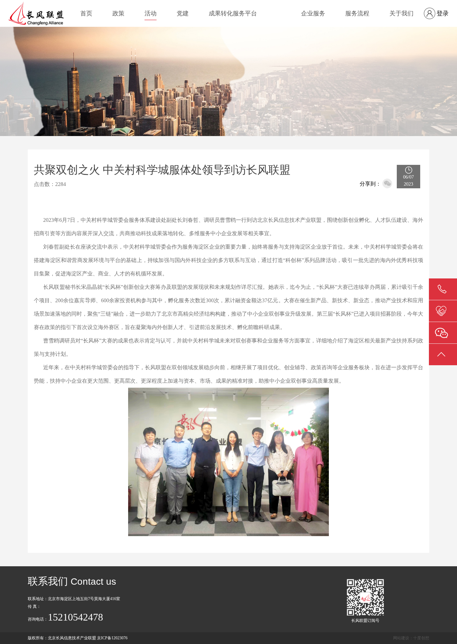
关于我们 (401, 13)
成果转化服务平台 (233, 13)
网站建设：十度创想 (411, 638)
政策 (118, 13)
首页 (86, 13)
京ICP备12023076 (112, 638)
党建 (183, 13)
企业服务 (313, 13)
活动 (151, 13)
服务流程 (357, 13)
